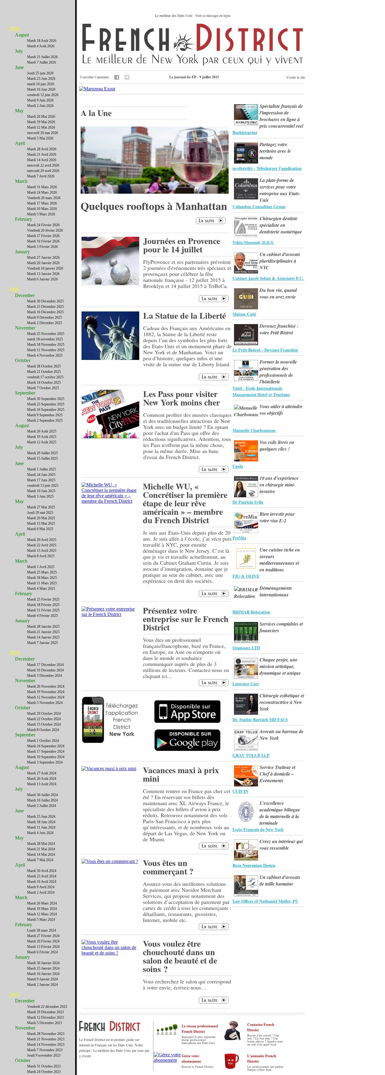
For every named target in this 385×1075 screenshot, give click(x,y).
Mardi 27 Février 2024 (43, 936)
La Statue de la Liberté (184, 315)
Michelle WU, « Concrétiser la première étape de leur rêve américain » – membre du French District (185, 503)
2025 (14, 289)
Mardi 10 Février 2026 (43, 241)
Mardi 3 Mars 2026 (41, 214)
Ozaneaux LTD (246, 648)
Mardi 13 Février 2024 (43, 947)
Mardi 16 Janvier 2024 (43, 974)
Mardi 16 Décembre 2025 (45, 312)
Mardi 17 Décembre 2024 (45, 665)
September (25, 392)
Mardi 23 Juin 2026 (41, 79)
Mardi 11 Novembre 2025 (45, 350)
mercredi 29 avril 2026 (43, 171)
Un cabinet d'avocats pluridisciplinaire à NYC (280, 261)
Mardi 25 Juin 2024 (41, 816)
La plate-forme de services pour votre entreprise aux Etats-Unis (280, 190)
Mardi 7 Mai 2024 (40, 860)
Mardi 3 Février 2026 (42, 247)
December (25, 295)
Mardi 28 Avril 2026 (41, 149)
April (20, 143)
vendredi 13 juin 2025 (42, 485)
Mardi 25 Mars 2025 (42, 572)
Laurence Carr (246, 683)
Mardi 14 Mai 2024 (41, 854)
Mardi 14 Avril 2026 (41, 160)
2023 (14, 995)
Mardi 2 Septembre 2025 (45, 420)
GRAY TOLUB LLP (251, 755)
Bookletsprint (245, 132)
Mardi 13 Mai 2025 (41, 523)
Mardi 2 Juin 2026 (40, 106)
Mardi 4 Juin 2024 (40, 833)
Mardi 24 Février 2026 (43, 225)
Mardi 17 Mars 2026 (42, 203)
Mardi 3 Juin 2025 (40, 496)
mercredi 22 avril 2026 (43, 165)
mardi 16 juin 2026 (40, 84)
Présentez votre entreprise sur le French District (186, 618)
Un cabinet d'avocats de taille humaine (280, 880)
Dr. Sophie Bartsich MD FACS (260, 719)
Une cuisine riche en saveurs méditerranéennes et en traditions (280, 559)
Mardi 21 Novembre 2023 (45, 1039)
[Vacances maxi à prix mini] (109, 768)
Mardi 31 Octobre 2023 (44, 1066)
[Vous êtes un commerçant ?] (110, 861)
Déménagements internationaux (276, 591)
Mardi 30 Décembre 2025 (45, 301)
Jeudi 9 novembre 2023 (43, 1055)
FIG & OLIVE (246, 576)
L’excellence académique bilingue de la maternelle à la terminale (280, 813)
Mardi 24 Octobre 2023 (44, 1072)
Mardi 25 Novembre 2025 (45, 334)
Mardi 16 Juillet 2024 (42, 800)
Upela (238, 466)
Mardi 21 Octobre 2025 (44, 372)
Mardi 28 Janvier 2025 (43, 626)
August (22, 34)
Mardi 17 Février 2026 (43, 236)
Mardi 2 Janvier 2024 (42, 985)
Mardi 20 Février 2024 (43, 941)
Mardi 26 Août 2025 (41, 431)
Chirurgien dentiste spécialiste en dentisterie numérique (281, 225)
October (22, 360)
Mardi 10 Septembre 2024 (45, 757)
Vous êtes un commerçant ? (168, 867)
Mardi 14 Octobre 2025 (44, 382)
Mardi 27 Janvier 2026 (43, 257)
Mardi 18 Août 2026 (41, 41)
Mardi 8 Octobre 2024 (43, 730)
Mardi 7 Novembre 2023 (45, 1050)
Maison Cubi (244, 314)
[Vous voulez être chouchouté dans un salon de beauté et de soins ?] (110, 952)
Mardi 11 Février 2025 (43, 610)
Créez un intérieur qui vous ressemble (281, 844)
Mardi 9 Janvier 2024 (42, 979)
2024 (14, 653)
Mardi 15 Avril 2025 (41, 550)
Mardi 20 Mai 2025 (41, 518)
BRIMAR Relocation (251, 612)
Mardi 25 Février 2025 (43, 599)
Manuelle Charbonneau (254, 430)
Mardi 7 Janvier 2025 (42, 643)
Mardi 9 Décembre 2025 (44, 317)
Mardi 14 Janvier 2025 (43, 637)
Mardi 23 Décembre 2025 (45, 307)
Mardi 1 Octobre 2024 (43, 741)
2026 (14, 29)
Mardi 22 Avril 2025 (41, 545)
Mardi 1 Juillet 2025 (41, 469)
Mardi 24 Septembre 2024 (45, 746)
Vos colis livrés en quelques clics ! (277, 445)
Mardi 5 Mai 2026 (40, 138)
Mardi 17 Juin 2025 (41, 480)
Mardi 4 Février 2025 (42, 616)
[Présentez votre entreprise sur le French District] (110, 614)
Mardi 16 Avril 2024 (41, 882)
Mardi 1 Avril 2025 (40, 567)
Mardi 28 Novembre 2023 (45, 1034)
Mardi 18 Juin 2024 (41, 822)
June (19, 67)
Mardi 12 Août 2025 (41, 442)
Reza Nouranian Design (254, 865)
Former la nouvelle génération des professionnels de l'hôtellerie (278, 371)
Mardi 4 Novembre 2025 (45, 355)
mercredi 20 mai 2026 (42, 133)
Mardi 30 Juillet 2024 (42, 795)
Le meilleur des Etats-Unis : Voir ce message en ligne (192, 15)
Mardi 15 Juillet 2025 (42, 458)
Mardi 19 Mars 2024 (42, 909)
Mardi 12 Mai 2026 (41, 127)
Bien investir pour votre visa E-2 (277, 517)
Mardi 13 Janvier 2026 (43, 274)
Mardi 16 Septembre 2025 (45, 410)
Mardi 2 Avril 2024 (40, 892)
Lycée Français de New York (258, 829)
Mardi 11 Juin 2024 (41, 827)
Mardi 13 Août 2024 (41, 784)
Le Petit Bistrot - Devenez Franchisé (265, 350)
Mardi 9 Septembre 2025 (45, 415)
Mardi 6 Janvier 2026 (42, 279)
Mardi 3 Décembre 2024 (44, 675)
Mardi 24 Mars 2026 (42, 192)
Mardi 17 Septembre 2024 (45, 751)
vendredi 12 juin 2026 (42, 95)
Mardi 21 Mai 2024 (41, 849)
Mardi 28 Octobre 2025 (44, 366)
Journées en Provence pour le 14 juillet (181, 245)
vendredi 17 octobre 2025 (45, 377)
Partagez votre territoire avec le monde (275, 151)
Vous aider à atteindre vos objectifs (281, 409)
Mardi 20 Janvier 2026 (43, 263)
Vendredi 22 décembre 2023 (47, 1007)
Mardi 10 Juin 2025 (41, 491)
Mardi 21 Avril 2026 (41, 154)
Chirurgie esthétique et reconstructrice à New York (282, 702)
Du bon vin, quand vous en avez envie (278, 293)
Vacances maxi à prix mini (181, 774)
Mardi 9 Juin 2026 (40, 100)
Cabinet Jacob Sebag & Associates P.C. (268, 278)
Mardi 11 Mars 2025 (42, 583)
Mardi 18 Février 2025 (43, 605)
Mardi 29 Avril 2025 (41, 540)
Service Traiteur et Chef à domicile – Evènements (277, 774)
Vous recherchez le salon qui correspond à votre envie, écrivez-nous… (187, 984)
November (25, 327)
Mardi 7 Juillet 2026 (41, 62)
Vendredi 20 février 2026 (45, 230)
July (19, 51)
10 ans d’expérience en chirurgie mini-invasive (279, 485)
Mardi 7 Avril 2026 (40, 176)
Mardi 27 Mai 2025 (41, 507)
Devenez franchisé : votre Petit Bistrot (279, 329)
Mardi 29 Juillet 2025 (42, 453)
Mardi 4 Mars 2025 (41, 588)
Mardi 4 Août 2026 (40, 46)
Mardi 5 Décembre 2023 (44, 1023)
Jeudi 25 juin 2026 (40, 73)
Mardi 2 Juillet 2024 (41, 806)
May (19, 110)
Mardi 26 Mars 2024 (42, 903)
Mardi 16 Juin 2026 (41, 89)
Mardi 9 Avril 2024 (40, 887)
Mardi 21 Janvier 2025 (43, 632)
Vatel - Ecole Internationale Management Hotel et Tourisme (261, 391)
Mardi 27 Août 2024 (41, 773)
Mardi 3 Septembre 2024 (45, 762)
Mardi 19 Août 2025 (41, 437)
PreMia (239, 538)
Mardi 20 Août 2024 (41, 779)
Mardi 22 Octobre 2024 (44, 719)
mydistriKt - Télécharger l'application (267, 168)
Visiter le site (295, 77)
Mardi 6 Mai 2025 (40, 529)
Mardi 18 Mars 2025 (42, 578)
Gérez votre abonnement (191, 1058)
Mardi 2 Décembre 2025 (44, 323)
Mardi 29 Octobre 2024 (44, 713)
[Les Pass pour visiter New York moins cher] (110, 436)
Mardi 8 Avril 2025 (40, 556)
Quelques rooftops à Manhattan (154, 206)
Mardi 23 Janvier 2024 (43, 968)
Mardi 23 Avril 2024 (41, 876)
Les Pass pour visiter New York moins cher (181, 398)
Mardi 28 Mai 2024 (41, 844)
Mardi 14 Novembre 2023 (45, 1044)
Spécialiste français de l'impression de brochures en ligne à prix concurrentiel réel (281, 116)
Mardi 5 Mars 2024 (41, 919)
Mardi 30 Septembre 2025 (45, 399)
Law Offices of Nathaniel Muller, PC (265, 901)
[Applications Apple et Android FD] (110, 718)
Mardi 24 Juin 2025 (41, 475)
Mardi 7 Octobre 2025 (43, 388)
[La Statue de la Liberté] (110, 358)
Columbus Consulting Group (259, 206)
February (23, 219)
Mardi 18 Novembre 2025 (45, 344)
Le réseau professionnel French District (200, 1028)
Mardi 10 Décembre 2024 (45, 670)
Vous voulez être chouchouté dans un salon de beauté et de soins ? (180, 956)
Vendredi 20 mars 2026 (43, 198)
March (21, 181)
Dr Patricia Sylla (248, 502)
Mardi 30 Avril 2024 (41, 871)
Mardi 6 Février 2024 (42, 952)
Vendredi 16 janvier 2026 (45, 268)
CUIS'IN (240, 791)
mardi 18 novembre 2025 (45, 339)
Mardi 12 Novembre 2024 (45, 697)
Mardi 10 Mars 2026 (42, 209)
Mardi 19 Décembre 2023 (45, 1012)
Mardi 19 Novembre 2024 (45, 692)
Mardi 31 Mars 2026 (42, 187)
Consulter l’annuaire (94, 76)
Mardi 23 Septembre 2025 (45, 404)
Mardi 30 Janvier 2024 (43, 963)
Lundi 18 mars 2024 (41, 930)
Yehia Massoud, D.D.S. (253, 242)
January (22, 251)
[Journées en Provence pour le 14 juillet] (110, 283)
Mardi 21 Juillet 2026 (42, 57)
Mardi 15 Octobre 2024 (44, 724)
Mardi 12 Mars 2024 (42, 914)
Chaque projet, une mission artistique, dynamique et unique (280, 666)
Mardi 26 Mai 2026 (41, 116)
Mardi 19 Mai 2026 (41, 122)
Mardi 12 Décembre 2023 (45, 1017)
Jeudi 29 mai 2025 (40, 513)
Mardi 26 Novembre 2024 (45, 686)
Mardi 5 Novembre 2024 (45, 703)
